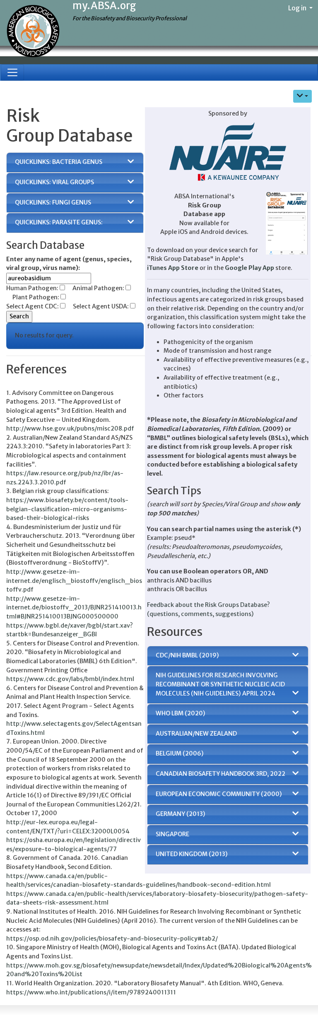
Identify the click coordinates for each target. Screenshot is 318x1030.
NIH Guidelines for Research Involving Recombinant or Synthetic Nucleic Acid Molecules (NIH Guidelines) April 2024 (220, 684)
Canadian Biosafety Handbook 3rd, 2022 (220, 773)
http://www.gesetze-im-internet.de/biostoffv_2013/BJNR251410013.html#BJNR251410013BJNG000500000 (74, 607)
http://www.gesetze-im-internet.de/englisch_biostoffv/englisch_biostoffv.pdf (74, 580)
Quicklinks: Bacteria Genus (58, 162)
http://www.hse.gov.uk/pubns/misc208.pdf (70, 428)
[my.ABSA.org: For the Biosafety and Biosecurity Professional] (33, 32)
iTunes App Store (172, 268)
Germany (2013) (180, 814)
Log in (298, 8)
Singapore (172, 834)
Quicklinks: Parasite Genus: (59, 222)
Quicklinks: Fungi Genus (53, 202)
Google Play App (249, 268)
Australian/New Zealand (196, 733)
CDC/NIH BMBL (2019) (187, 655)
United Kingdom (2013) (192, 854)
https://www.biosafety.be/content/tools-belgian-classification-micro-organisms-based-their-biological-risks (67, 509)
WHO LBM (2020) (180, 713)
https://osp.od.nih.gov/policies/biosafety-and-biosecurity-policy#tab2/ (112, 938)
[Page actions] (302, 96)
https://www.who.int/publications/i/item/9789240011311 (91, 992)
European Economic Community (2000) (219, 794)
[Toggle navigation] (12, 72)
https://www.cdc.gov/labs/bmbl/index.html (70, 679)
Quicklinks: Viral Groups (54, 182)
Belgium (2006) (180, 753)
